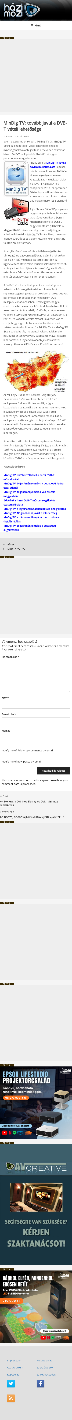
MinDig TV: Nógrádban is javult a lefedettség (30, 513)
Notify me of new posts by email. (21, 761)
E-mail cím (9, 714)
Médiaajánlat (44, 1360)
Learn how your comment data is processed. (35, 782)
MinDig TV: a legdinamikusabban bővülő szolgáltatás (34, 508)
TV (24, 549)
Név (5, 698)
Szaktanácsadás (46, 1374)
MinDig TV (14, 549)
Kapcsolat (13, 1374)
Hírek (11, 544)
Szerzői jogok (45, 1367)
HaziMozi (11, 2)
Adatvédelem (15, 1367)
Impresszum (14, 1360)
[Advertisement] (36, 75)
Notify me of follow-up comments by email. (27, 750)
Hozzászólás (10, 657)
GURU (26, 136)
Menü (38, 25)
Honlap (6, 730)
